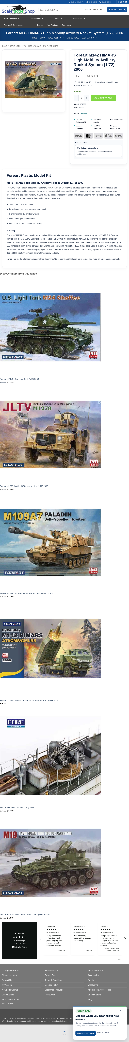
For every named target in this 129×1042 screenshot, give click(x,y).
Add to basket (103, 98)
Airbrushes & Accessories (99, 990)
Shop (42, 38)
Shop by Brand (94, 995)
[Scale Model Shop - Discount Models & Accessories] (18, 9)
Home (34, 38)
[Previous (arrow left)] (2, 1037)
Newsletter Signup (10, 990)
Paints (57, 18)
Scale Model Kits (10, 18)
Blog (90, 999)
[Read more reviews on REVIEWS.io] (19, 947)
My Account (7, 985)
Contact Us (7, 980)
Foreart (84, 114)
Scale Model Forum (10, 999)
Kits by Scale (73, 38)
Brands (40, 25)
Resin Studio (7, 1003)
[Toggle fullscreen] (9, 1027)
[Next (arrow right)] (9, 1037)
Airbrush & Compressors (13, 25)
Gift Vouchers (8, 995)
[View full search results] (40, 6)
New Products (52, 25)
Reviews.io (50, 995)
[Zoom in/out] (2, 1027)
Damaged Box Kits (10, 970)
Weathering (78, 18)
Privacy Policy (51, 975)
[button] (41, 939)
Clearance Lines (9, 975)
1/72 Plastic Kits (89, 38)
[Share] (17, 1027)
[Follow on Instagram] (121, 2)
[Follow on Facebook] (118, 2)
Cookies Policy (51, 985)
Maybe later (103, 1032)
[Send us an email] (126, 2)
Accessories (36, 18)
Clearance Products (54, 990)
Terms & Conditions (53, 980)
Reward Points (51, 970)
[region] (82, 938)
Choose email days (85, 1033)
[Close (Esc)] (24, 1027)
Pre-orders (66, 25)
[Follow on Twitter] (123, 2)
